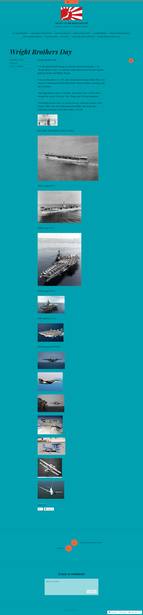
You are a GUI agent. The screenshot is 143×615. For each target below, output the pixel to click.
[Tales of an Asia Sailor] (71, 14)
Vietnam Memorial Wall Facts (108, 36)
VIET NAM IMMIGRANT (20, 33)
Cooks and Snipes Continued (83, 36)
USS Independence (99, 33)
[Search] (75, 2)
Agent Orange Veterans (32, 36)
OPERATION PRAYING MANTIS (120, 33)
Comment (92, 591)
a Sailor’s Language (62, 33)
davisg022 (14, 63)
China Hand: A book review (41, 33)
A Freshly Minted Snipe (81, 33)
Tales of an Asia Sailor (71, 23)
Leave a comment (16, 66)
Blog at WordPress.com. (71, 610)
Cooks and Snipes (51, 36)
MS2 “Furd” (65, 36)
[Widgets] (68, 2)
